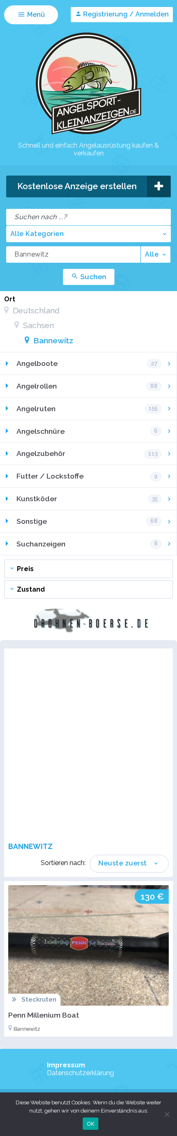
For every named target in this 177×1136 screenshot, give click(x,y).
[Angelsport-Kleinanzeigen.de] (88, 133)
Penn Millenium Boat (43, 1015)
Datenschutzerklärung (80, 1073)
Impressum (66, 1065)
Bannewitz (52, 340)
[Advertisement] (88, 745)
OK (91, 1123)
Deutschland (35, 310)
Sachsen (37, 325)
